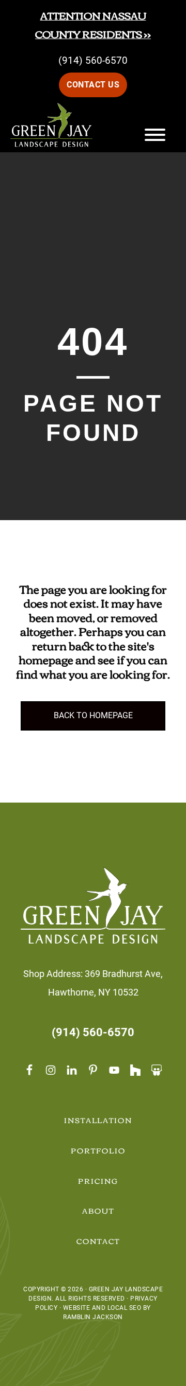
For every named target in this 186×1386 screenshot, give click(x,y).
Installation (98, 1120)
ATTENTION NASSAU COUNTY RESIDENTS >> (93, 24)
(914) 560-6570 (93, 60)
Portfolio (98, 1150)
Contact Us (93, 85)
